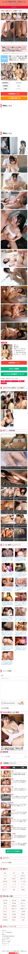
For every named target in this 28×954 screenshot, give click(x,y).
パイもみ (7, 381)
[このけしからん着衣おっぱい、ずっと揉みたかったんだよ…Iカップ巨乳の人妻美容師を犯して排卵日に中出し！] (21, 571)
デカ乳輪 (14, 881)
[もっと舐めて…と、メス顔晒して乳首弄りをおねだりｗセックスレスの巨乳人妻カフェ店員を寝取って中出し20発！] (8, 586)
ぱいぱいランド (5, 943)
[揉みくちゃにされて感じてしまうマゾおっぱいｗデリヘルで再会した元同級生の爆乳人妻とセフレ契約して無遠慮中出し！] (21, 615)
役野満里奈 (5, 920)
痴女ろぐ (4, 934)
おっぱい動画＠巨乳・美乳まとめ (14, 2)
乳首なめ (23, 875)
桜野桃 (5, 903)
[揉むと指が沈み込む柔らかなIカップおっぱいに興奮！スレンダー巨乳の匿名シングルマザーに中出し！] (21, 586)
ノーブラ (14, 884)
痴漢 (14, 889)
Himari (5, 906)
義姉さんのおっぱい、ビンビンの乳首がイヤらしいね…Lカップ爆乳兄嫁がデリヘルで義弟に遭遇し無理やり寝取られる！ (20, 648)
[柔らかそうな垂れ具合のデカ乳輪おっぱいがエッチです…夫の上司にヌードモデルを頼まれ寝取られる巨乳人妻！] (8, 630)
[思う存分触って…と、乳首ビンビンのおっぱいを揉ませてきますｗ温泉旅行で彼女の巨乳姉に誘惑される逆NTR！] (8, 659)
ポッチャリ (13, 887)
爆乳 (23, 873)
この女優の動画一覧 (14, 98)
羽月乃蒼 (5, 900)
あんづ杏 (5, 908)
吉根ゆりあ (13, 908)
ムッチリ (5, 887)
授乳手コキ (22, 878)
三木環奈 (14, 917)
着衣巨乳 (5, 881)
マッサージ (15, 381)
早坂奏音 (23, 914)
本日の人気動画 (14, 369)
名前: (2, 675)
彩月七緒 (14, 900)
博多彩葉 (14, 903)
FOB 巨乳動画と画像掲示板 (8, 936)
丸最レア (14, 911)
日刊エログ (4, 930)
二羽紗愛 (23, 911)
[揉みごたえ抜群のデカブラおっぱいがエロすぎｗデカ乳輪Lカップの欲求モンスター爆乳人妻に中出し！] (8, 556)
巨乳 (5, 873)
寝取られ (21, 381)
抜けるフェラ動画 (6, 941)
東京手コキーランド (6, 939)
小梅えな (23, 906)
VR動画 (23, 889)
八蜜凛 (22, 920)
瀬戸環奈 (14, 914)
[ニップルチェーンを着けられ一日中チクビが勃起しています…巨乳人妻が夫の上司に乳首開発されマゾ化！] (21, 630)
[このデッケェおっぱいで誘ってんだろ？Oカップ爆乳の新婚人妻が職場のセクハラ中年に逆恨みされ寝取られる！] (8, 615)
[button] (5, 42)
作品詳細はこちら (14, 94)
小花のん (5, 911)
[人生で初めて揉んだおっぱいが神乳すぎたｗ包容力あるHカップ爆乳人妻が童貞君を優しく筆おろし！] (8, 601)
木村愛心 (5, 914)
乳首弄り (14, 878)
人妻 (2, 381)
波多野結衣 (13, 906)
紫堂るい (14, 920)
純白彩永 (5, 917)
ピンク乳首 (22, 881)
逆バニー (23, 887)
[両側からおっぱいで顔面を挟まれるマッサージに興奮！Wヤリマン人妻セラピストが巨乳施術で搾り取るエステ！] (21, 601)
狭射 (5, 878)
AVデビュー (5, 889)
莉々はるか (22, 917)
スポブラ (5, 884)
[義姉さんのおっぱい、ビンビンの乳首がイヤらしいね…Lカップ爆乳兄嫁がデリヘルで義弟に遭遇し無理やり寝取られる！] (21, 645)
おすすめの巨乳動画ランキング (14, 374)
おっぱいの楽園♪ (6, 938)
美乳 (14, 873)
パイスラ (23, 884)
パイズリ (5, 875)
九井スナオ (22, 903)
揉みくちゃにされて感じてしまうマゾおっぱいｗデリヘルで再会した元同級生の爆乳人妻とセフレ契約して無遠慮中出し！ (20, 619)
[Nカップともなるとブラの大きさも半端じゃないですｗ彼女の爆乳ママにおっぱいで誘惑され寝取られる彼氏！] (8, 645)
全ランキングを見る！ (14, 851)
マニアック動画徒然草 (7, 932)
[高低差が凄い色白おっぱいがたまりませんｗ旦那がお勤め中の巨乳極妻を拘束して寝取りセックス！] (21, 556)
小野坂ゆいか (23, 908)
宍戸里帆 (23, 900)
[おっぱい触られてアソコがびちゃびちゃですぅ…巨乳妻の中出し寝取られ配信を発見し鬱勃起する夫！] (8, 571)
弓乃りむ (18, 88)
